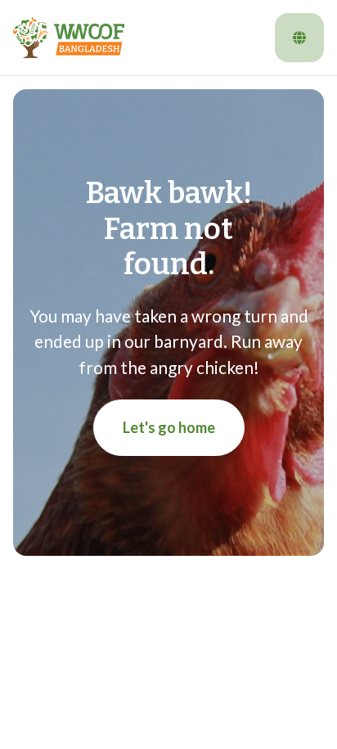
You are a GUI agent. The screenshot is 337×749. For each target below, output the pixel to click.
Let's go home (169, 427)
